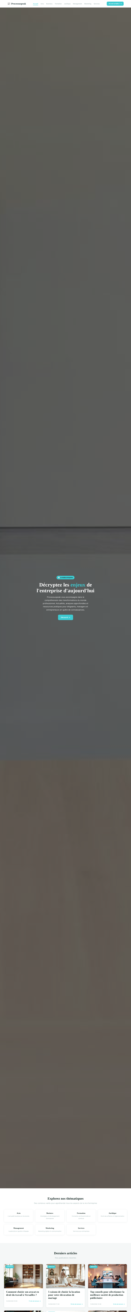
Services (97, 4)
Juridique (67, 4)
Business (49, 4)
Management (77, 4)
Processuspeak (16, 3)
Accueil (35, 4)
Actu (42, 4)
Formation (58, 4)
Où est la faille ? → (115, 3)
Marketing (87, 4)
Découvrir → (65, 617)
